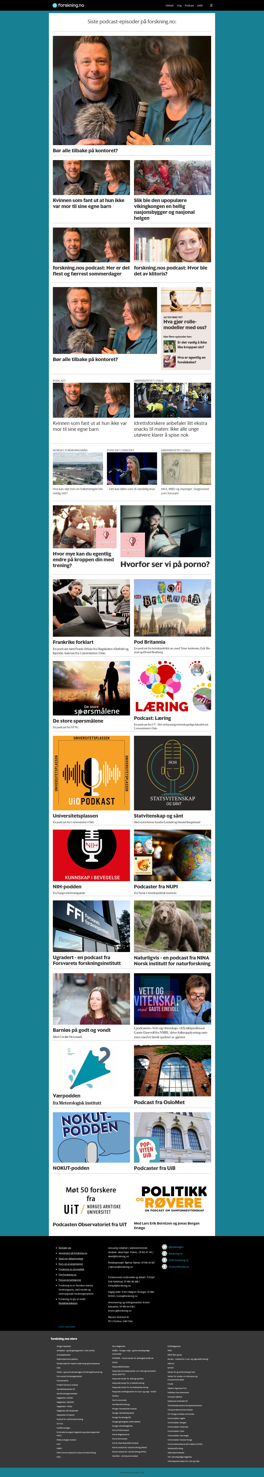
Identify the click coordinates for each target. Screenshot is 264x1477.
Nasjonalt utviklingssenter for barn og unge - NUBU (134, 1391)
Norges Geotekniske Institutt (124, 1408)
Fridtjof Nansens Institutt (67, 1384)
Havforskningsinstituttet (67, 1393)
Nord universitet (119, 1400)
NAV (59, 1444)
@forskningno (176, 1247)
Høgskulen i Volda (64, 1406)
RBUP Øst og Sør (175, 1354)
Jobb (200, 5)
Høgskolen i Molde (65, 1397)
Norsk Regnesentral (120, 1434)
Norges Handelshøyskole (123, 1413)
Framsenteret (62, 1380)
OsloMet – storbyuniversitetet (125, 1456)
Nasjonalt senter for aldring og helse (128, 1378)
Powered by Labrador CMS (132, 1472)
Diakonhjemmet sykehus (67, 1359)
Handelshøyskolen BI (66, 1389)
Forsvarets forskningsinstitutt (69, 1376)
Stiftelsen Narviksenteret (178, 1392)
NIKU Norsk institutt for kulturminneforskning (76, 1452)
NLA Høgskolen (118, 1346)
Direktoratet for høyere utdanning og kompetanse (78, 1363)
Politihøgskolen (174, 1346)
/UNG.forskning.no (179, 1260)
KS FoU (60, 1423)
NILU (59, 1456)
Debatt (170, 5)
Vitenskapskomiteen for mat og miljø (183, 1461)
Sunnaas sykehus (175, 1396)
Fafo (59, 1367)
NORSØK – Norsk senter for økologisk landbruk (132, 1358)
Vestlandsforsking (175, 1448)
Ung (179, 5)
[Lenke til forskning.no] (105, 4)
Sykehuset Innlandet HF (178, 1401)
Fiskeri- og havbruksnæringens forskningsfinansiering (79, 1372)
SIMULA (171, 1363)
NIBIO (59, 1448)
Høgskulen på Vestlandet (67, 1410)
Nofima (115, 1395)
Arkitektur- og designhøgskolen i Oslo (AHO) (76, 1350)
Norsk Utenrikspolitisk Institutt (125, 1443)
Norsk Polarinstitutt (120, 1430)
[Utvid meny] (211, 5)
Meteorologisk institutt (66, 1439)
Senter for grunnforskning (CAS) (181, 1372)
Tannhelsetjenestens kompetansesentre (185, 1405)
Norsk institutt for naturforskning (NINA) (129, 1447)
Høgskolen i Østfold (65, 1402)
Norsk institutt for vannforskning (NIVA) (129, 1451)
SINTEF (171, 1367)
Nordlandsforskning (121, 1404)
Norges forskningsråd (121, 1417)
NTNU (115, 1362)
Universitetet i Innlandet (178, 1426)
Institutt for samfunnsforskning (70, 1419)
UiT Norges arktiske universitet (181, 1414)
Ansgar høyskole (64, 1346)
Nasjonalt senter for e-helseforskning (128, 1383)
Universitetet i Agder (176, 1418)
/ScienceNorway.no (179, 1266)
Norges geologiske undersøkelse (126, 1421)
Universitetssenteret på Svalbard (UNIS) (185, 1444)
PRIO (170, 1350)
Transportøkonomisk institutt (180, 1409)
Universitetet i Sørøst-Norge (180, 1439)
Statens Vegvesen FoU (177, 1388)
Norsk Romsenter (120, 1438)
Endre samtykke (67, 1326)
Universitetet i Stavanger (178, 1435)
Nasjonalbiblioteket (120, 1366)
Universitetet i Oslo (176, 1431)
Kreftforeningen (63, 1427)
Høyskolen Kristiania (65, 1415)
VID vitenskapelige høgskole (180, 1456)
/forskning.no (176, 1253)
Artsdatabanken (64, 1354)
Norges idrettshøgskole (122, 1426)
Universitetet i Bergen (177, 1422)
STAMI (170, 1384)
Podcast (189, 5)
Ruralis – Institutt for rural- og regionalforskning (188, 1359)
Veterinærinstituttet (176, 1452)
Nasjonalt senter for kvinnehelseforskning (130, 1387)
